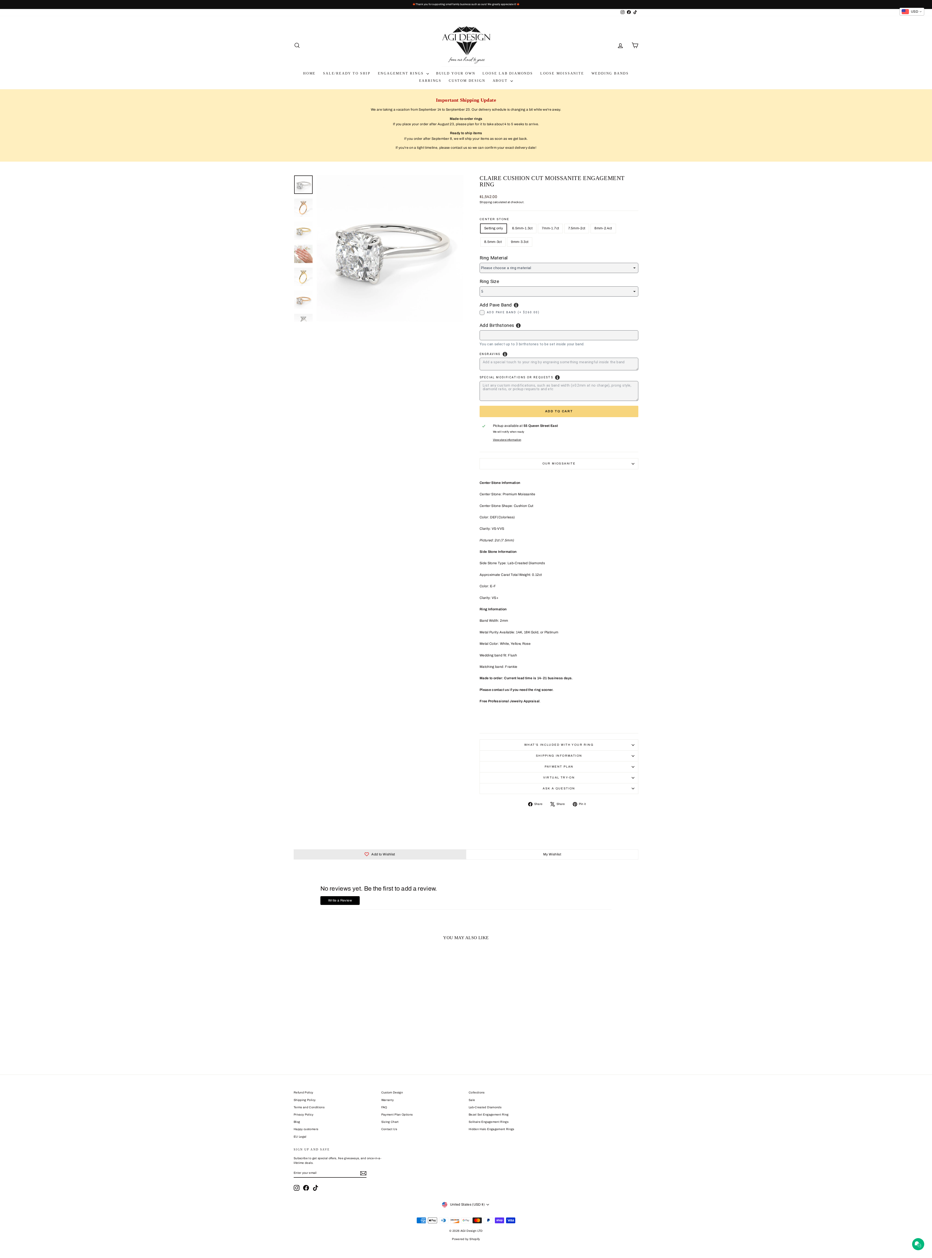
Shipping (486, 202)
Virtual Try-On (559, 777)
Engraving (490, 354)
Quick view (334, 1029)
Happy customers (306, 1129)
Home (309, 73)
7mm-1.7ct (550, 228)
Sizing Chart (390, 1122)
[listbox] (559, 268)
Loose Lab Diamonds (508, 73)
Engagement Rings (401, 73)
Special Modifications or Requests (516, 377)
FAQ (384, 1107)
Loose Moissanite (562, 73)
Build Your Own (455, 73)
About (501, 81)
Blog (297, 1122)
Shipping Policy (305, 1100)
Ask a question (559, 788)
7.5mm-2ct (576, 228)
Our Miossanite (559, 463)
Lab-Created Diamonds (485, 1107)
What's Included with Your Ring (559, 744)
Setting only (493, 228)
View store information (507, 439)
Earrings (430, 81)
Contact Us (389, 1129)
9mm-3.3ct (519, 242)
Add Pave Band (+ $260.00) (513, 312)
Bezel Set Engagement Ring (489, 1114)
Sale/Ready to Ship (346, 73)
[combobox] (559, 335)
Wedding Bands (610, 73)
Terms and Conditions (309, 1107)
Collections (477, 1092)
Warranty (387, 1100)
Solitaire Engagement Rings (488, 1122)
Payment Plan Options (397, 1114)
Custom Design (467, 81)
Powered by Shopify (466, 1239)
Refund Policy (303, 1092)
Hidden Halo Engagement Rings (491, 1129)
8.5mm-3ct (493, 242)
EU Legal (300, 1136)
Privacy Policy (303, 1114)
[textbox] (504, 335)
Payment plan (559, 766)
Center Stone (494, 219)
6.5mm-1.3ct (522, 228)
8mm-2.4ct (603, 228)
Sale (472, 1100)
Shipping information (559, 755)
